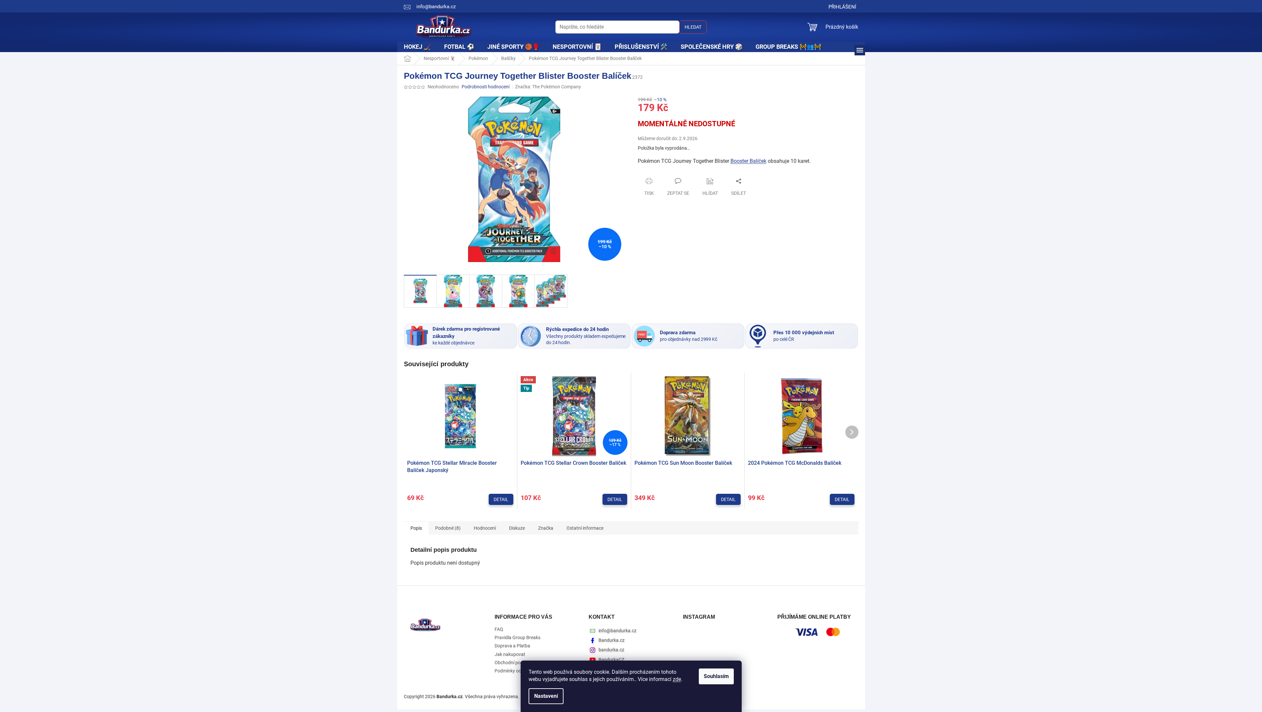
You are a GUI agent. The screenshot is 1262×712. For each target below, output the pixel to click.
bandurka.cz (611, 649)
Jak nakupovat (510, 654)
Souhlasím (716, 676)
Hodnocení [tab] (485, 528)
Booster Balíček (748, 161)
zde (677, 679)
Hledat (693, 27)
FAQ (499, 629)
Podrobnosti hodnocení (485, 86)
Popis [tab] (416, 528)
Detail (501, 499)
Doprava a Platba (512, 645)
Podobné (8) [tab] (448, 528)
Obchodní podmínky (515, 662)
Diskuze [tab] (517, 528)
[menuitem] (417, 47)
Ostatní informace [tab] (584, 528)
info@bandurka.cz (617, 630)
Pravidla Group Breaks (517, 637)
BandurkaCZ (611, 659)
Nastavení (546, 696)
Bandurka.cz (612, 640)
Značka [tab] (545, 528)
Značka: (548, 86)
